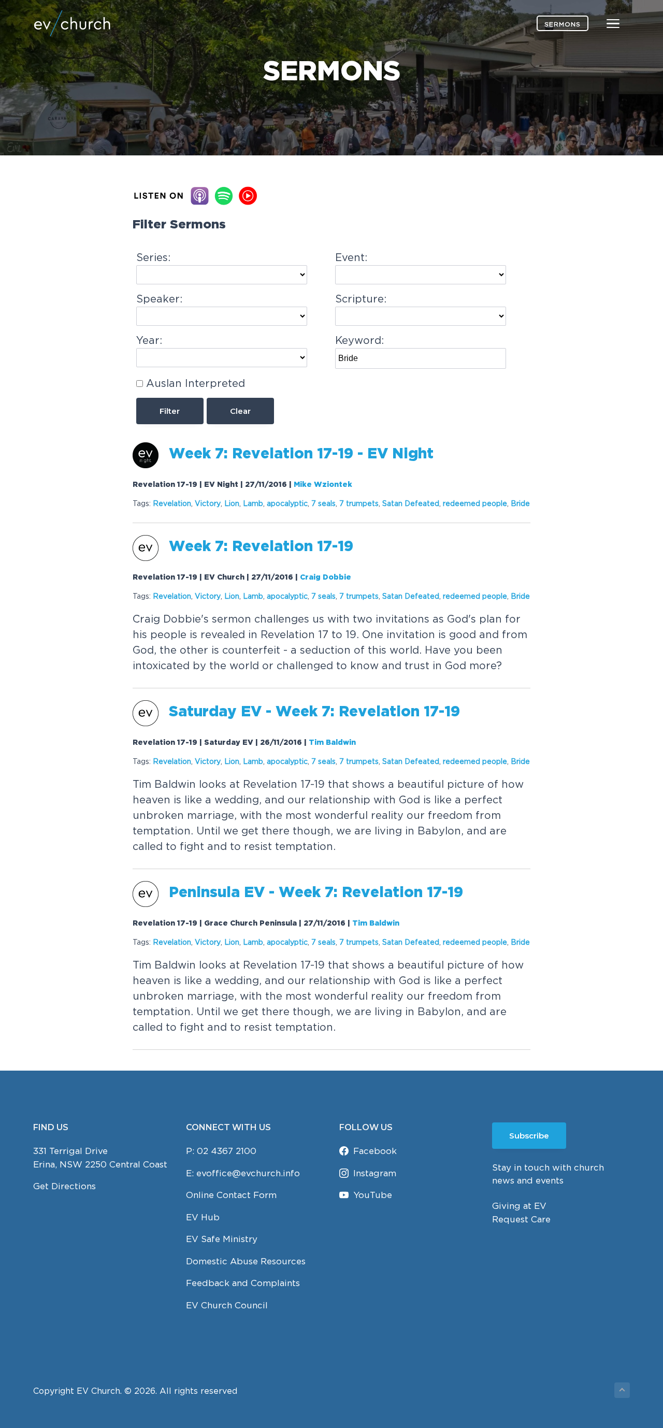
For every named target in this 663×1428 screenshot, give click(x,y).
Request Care (521, 1219)
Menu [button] (600, 23)
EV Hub (203, 1217)
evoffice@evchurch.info (248, 1173)
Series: (153, 257)
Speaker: (159, 298)
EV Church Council (227, 1305)
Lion (231, 503)
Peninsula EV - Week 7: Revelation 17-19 (316, 893)
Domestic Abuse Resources (246, 1261)
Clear (240, 411)
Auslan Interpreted (195, 383)
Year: (149, 340)
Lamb (253, 503)
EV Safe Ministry (221, 1239)
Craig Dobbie (325, 577)
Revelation (172, 503)
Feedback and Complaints (243, 1283)
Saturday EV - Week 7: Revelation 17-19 (314, 712)
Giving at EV (519, 1205)
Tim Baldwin (332, 743)
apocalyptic (287, 503)
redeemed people (475, 503)
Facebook (375, 1151)
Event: (351, 257)
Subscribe (529, 1136)
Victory (208, 503)
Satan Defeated (410, 503)
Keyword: (359, 340)
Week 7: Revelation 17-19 (261, 547)
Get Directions (64, 1186)
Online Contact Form (231, 1195)
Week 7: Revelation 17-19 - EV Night (301, 454)
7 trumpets (359, 503)
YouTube (372, 1195)
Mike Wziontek (323, 485)
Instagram (374, 1173)
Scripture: (360, 298)
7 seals (323, 503)
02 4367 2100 (226, 1151)
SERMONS (562, 24)
